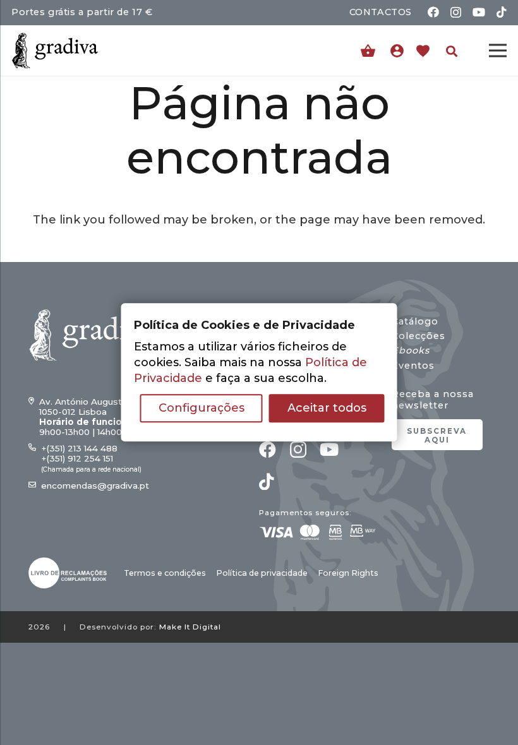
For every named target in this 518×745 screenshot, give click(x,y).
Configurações (201, 408)
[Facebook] (433, 12)
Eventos (413, 365)
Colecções (418, 336)
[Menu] (498, 50)
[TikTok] (502, 12)
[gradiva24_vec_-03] (67, 572)
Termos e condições (165, 573)
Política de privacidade (262, 573)
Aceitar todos (326, 408)
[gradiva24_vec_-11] (55, 50)
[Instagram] (455, 12)
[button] (451, 51)
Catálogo (415, 321)
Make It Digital (190, 627)
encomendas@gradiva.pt (95, 485)
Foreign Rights (348, 573)
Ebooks (411, 350)
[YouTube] (479, 12)
